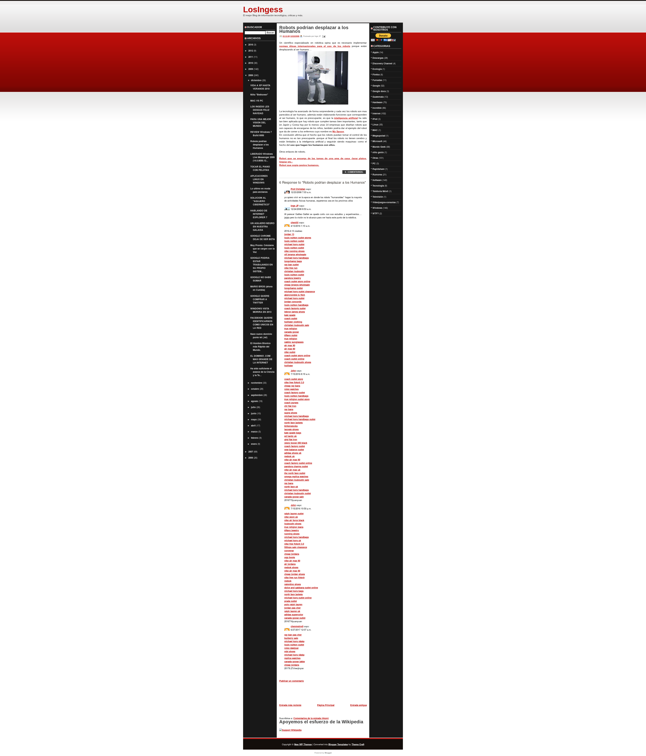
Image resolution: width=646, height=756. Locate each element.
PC (374, 163)
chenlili (294, 222)
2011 (250, 56)
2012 (250, 50)
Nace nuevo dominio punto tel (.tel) (261, 335)
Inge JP (295, 205)
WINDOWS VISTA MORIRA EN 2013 (260, 310)
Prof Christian (298, 189)
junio (253, 413)
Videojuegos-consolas (384, 202)
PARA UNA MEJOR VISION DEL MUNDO (260, 122)
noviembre (256, 382)
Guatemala (378, 96)
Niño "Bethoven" (259, 94)
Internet (376, 113)
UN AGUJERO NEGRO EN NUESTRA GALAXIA (262, 226)
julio (253, 407)
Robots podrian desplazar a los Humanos (259, 144)
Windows (377, 207)
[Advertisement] (318, 693)
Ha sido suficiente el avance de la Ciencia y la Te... (262, 372)
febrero (254, 437)
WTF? (375, 213)
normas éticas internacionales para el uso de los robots (314, 46)
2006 (250, 457)
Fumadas (377, 80)
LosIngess (263, 9)
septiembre (257, 395)
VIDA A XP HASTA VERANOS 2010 (260, 87)
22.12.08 (286, 36)
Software (377, 180)
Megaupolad (378, 135)
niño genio (378, 152)
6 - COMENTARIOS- (354, 172)
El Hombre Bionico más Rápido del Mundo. (260, 346)
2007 (250, 451)
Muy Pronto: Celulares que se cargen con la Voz (262, 249)
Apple (375, 52)
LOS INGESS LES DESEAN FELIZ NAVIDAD (259, 110)
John (293, 370)
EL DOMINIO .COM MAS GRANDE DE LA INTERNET (261, 359)
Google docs (379, 91)
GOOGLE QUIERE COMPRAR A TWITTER (259, 299)
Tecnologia (378, 185)
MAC (375, 130)
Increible (377, 107)
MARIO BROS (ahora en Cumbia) (261, 288)
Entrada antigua (358, 705)
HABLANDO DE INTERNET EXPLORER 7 (258, 214)
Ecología (377, 69)
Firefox (376, 74)
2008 (250, 75)
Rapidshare (378, 169)
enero (254, 443)
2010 (250, 62)
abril (253, 425)
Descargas (377, 57)
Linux (375, 124)
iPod (374, 119)
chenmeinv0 (297, 626)
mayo (254, 419)
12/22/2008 (294, 36)
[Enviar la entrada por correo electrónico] (323, 36)
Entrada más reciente (290, 705)
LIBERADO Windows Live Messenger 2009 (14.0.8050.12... (262, 157)
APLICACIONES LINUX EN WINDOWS (259, 179)
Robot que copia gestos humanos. (299, 165)
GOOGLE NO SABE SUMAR (260, 279)
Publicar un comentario (291, 680)
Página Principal (325, 705)
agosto (254, 401)
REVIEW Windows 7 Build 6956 (261, 133)
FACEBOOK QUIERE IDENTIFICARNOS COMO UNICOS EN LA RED (261, 322)
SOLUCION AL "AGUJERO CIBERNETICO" (260, 201)
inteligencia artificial (346, 118)
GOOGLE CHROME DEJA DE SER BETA (262, 237)
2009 (250, 69)
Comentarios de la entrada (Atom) (311, 718)
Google (376, 85)
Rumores (377, 174)
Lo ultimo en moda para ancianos (260, 190)
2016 (250, 44)
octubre (255, 388)
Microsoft (377, 141)
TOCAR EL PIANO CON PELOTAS (260, 168)
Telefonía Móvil (380, 191)
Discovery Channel (382, 63)
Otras (375, 157)
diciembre (256, 80)
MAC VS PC (256, 100)
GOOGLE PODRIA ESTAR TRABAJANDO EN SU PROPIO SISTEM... (261, 264)
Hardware (377, 102)
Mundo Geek (379, 146)
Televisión (377, 196)
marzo (254, 431)
